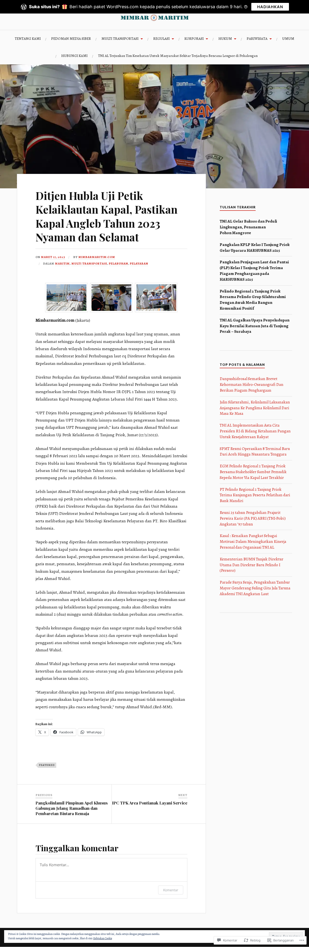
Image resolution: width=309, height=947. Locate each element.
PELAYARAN (139, 263)
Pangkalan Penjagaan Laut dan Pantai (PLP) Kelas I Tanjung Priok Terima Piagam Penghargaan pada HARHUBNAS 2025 (254, 270)
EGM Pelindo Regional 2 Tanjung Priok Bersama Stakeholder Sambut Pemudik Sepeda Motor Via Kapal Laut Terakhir (253, 471)
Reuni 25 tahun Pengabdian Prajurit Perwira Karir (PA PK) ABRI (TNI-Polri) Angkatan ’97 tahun (253, 518)
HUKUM (225, 38)
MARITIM (62, 263)
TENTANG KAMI (28, 38)
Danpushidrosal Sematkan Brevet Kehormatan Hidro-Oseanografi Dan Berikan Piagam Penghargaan (251, 384)
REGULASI (161, 38)
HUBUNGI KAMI (74, 55)
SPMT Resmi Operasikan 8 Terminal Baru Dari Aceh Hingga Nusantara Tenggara (255, 451)
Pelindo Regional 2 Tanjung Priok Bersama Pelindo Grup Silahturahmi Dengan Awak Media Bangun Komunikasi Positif (253, 299)
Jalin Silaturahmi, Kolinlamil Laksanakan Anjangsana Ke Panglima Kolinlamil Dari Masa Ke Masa (255, 407)
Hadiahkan (270, 6)
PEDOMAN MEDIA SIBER (71, 38)
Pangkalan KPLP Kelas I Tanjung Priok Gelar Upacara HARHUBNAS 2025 (255, 247)
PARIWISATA (257, 38)
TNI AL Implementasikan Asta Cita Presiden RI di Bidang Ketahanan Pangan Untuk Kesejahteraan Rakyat (255, 431)
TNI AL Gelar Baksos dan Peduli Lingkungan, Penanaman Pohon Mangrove (248, 227)
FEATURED (47, 765)
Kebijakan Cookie (102, 938)
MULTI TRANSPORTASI (120, 38)
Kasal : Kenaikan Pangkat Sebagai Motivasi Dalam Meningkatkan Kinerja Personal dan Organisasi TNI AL (253, 541)
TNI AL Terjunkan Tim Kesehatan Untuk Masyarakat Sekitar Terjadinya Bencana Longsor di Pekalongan (178, 55)
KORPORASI (194, 38)
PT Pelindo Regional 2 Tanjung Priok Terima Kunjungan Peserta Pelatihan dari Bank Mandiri (255, 495)
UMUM (288, 38)
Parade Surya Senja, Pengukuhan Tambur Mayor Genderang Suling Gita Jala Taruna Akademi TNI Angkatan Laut (255, 588)
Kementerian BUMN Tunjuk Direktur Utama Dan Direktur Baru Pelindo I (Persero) (251, 564)
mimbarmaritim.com (96, 257)
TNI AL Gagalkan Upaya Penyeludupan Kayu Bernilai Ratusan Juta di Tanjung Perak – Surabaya (254, 325)
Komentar (170, 890)
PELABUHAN (118, 263)
